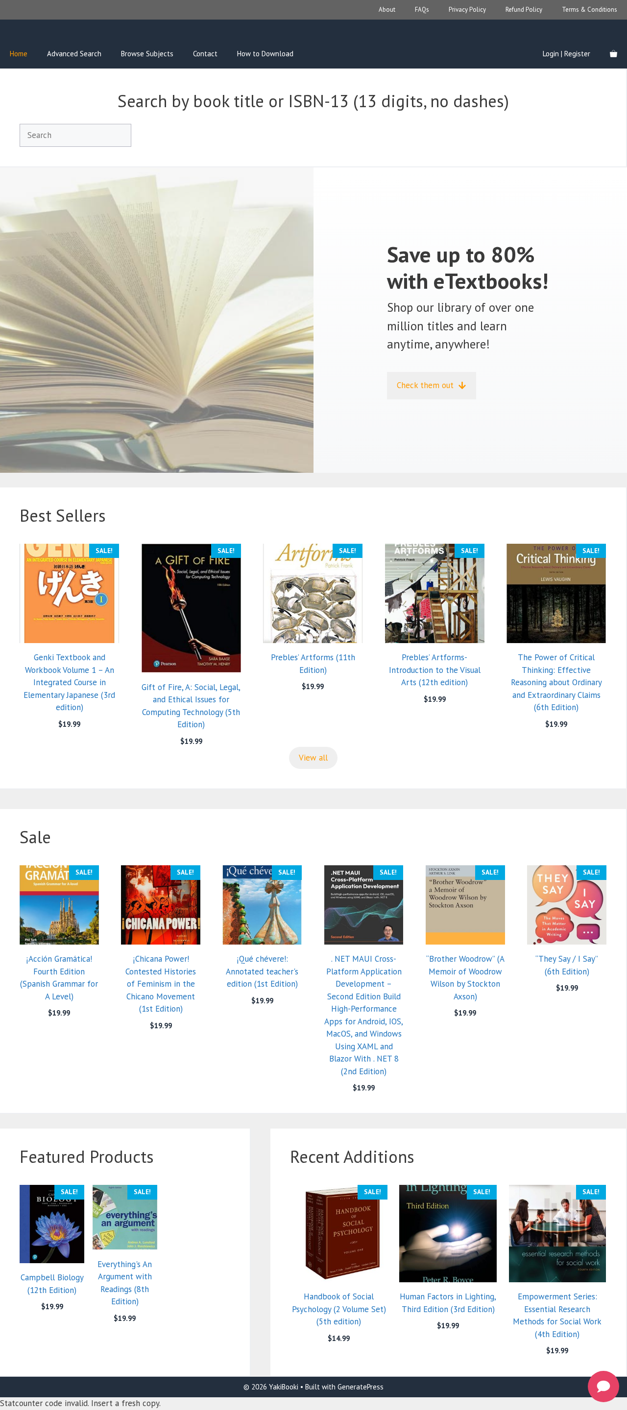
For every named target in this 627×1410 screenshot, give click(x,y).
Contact (205, 53)
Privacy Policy (467, 9)
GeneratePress (361, 1386)
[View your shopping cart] (613, 54)
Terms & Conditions (589, 9)
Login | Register (566, 53)
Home (18, 53)
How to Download (265, 53)
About (387, 9)
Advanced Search (74, 53)
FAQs (422, 9)
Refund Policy (524, 9)
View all (313, 757)
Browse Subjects (147, 53)
